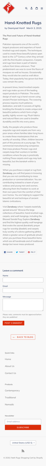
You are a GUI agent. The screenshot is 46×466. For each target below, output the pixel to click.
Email (5, 286)
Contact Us (10, 373)
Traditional (10, 397)
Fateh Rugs (15, 458)
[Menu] (41, 8)
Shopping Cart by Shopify (32, 458)
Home (8, 359)
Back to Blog (24, 337)
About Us (9, 366)
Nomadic (9, 404)
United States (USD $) (22, 443)
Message (7, 296)
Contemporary (12, 390)
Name (5, 275)
